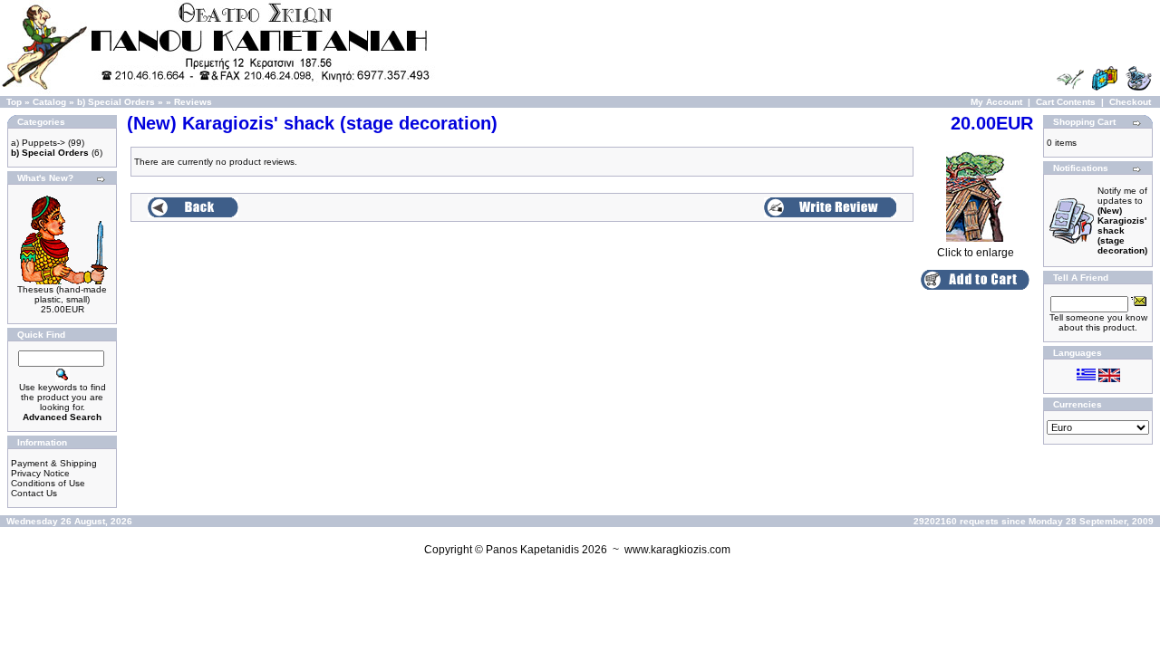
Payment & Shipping (54, 463)
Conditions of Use (48, 483)
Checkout (1130, 102)
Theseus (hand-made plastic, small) (62, 294)
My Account (996, 102)
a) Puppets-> (38, 143)
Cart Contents (1066, 102)
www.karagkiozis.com (677, 549)
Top (14, 102)
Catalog (49, 102)
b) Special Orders (116, 102)
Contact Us (34, 493)
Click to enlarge (975, 252)
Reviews (193, 102)
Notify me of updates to (1122, 220)
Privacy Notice (40, 473)
